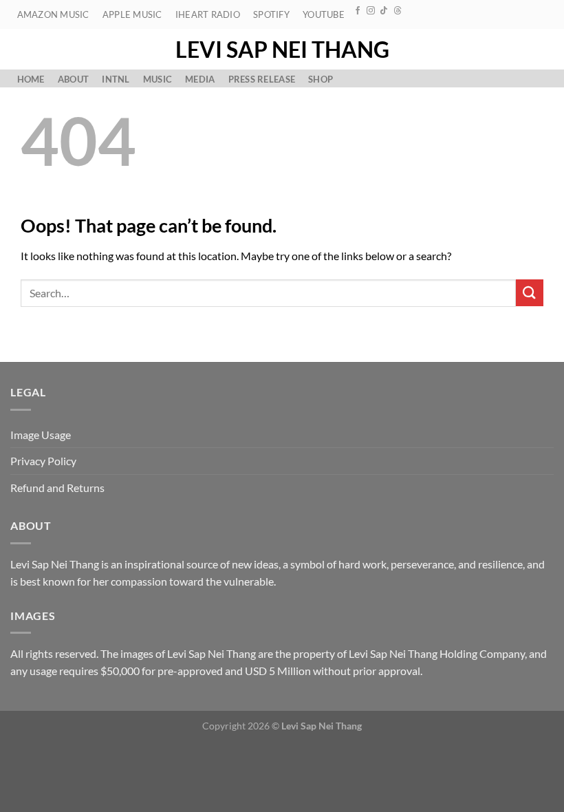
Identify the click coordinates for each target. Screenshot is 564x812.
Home (31, 79)
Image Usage (40, 434)
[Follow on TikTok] (384, 11)
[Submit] (529, 292)
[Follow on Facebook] (358, 11)
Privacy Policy (43, 460)
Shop (320, 79)
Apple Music (132, 14)
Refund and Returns (57, 487)
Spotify (271, 14)
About (73, 79)
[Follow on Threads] (397, 11)
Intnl (115, 79)
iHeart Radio (207, 14)
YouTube (324, 14)
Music (157, 79)
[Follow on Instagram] (371, 11)
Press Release (261, 79)
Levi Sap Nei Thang (282, 50)
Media (200, 79)
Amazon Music (53, 14)
